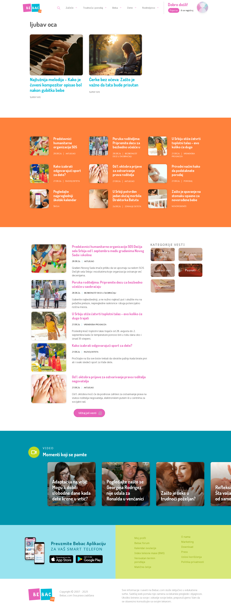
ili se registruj (187, 10)
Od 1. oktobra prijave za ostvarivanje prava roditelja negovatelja (127, 172)
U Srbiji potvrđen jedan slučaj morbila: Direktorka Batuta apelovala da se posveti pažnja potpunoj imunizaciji (127, 201)
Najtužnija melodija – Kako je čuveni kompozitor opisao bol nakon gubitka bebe (56, 85)
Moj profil (140, 538)
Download (187, 547)
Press (184, 552)
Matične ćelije (142, 567)
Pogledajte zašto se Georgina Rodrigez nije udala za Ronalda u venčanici (125, 490)
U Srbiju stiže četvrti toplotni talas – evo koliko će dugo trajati (186, 144)
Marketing (187, 542)
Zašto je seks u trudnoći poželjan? (178, 496)
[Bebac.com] (32, 7)
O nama (185, 537)
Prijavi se (174, 10)
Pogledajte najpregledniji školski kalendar (65, 195)
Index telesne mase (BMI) (149, 553)
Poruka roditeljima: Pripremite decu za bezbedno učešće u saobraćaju (126, 144)
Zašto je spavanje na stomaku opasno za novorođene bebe (186, 195)
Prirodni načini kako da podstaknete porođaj (186, 170)
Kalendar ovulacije (145, 548)
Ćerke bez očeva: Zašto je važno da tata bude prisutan (113, 82)
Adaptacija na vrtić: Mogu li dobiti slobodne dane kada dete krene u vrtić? (71, 490)
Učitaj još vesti (88, 413)
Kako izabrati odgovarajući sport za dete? (67, 170)
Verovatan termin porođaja (144, 560)
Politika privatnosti (192, 562)
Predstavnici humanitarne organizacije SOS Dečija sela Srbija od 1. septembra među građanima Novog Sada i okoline (108, 250)
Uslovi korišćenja (191, 557)
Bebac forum (141, 543)
